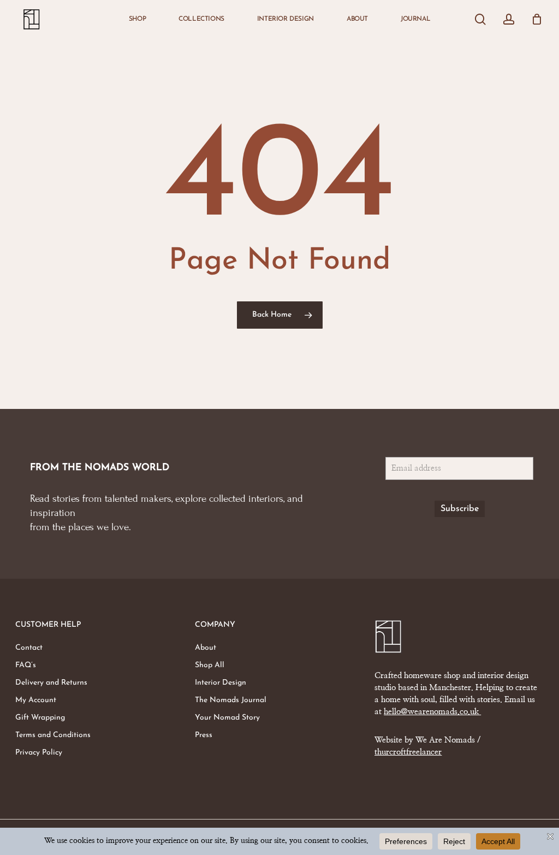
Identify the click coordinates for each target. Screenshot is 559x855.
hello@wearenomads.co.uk (432, 712)
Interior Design (220, 683)
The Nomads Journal (230, 700)
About (205, 648)
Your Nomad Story (227, 718)
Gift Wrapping (40, 718)
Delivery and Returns (51, 683)
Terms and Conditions (53, 735)
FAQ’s (25, 665)
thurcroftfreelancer (408, 752)
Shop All (209, 665)
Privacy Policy (38, 753)
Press (203, 735)
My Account (35, 700)
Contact (29, 648)
